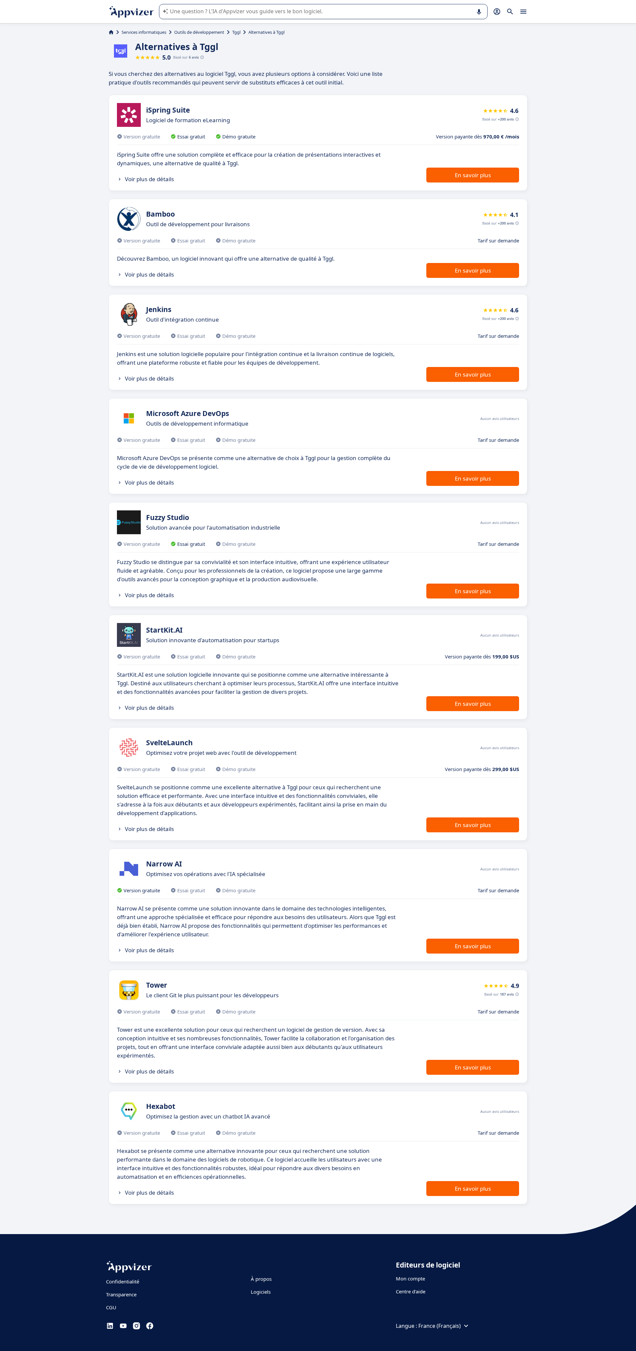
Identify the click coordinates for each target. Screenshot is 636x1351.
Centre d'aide (410, 1291)
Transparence (121, 1294)
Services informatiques (144, 32)
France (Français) (439, 1325)
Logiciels (261, 1291)
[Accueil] (111, 32)
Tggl (236, 32)
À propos (261, 1278)
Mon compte (410, 1278)
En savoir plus (473, 175)
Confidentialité (122, 1281)
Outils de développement (199, 32)
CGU (111, 1307)
